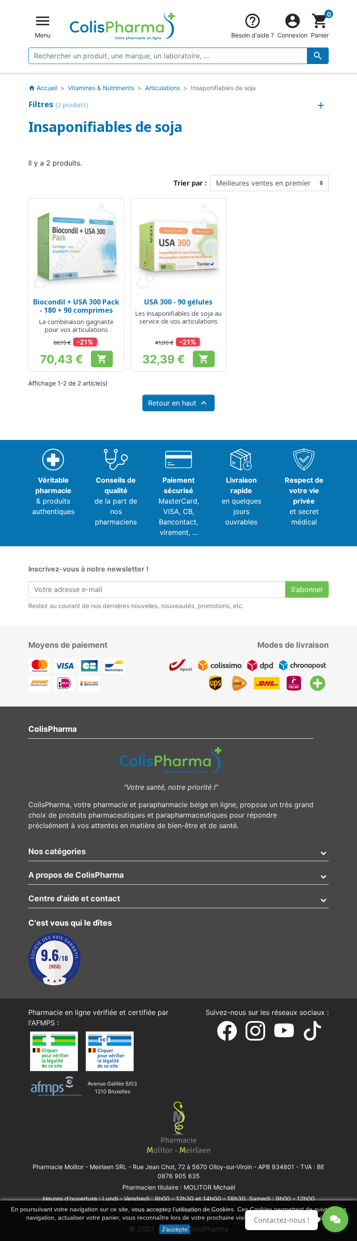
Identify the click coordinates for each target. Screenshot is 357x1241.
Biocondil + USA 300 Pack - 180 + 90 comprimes (76, 306)
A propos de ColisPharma (76, 874)
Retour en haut (178, 403)
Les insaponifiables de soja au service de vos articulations (178, 317)
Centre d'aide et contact (74, 898)
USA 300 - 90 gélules (178, 302)
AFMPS (43, 1022)
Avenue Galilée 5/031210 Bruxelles (112, 1087)
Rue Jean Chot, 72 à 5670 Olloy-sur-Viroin (192, 1166)
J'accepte (175, 1229)
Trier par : (190, 183)
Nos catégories (57, 851)
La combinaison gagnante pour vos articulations (76, 325)
